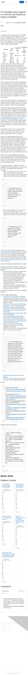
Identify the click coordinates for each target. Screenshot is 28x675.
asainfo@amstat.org (9, 628)
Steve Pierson (11, 22)
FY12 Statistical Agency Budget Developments (6, 486)
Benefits (3, 640)
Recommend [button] (3, 31)
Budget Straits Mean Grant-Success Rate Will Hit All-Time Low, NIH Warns (13, 259)
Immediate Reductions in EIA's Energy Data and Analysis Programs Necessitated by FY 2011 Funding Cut (13, 118)
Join (2, 638)
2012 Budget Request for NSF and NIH (13, 313)
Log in (21, 2)
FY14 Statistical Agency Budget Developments (20, 486)
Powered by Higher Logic (14, 673)
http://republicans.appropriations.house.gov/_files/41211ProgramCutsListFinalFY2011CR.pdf (16, 397)
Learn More (4, 641)
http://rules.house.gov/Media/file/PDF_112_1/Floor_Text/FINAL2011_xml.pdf (16, 391)
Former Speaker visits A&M (14, 329)
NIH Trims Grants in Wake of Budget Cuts (12, 251)
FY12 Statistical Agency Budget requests (13, 310)
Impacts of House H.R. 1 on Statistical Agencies (7, 518)
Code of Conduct (5, 651)
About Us (4, 650)
